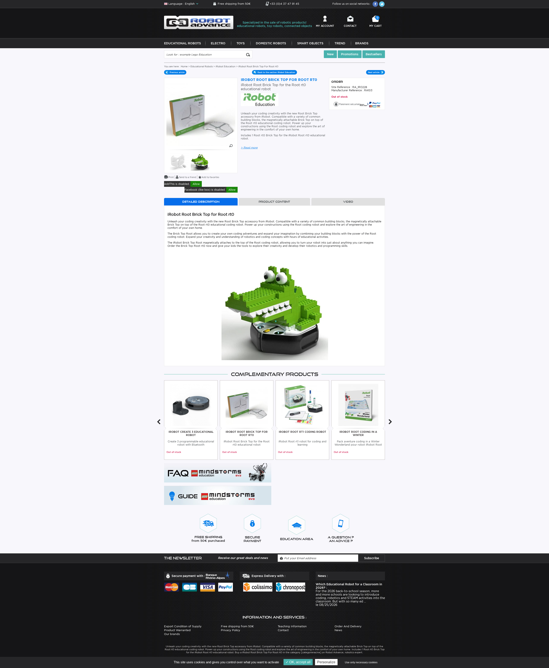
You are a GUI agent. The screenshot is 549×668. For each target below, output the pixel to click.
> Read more (249, 147)
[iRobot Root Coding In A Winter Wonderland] (358, 404)
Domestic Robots (271, 43)
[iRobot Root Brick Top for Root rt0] (179, 161)
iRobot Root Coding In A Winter (358, 433)
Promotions (349, 54)
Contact (350, 25)
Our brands (172, 634)
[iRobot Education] (259, 99)
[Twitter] (382, 4)
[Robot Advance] (198, 22)
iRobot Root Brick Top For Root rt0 (247, 433)
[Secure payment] (357, 103)
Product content (274, 201)
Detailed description (200, 201)
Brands (361, 43)
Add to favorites (210, 177)
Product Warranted (177, 630)
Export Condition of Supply (183, 626)
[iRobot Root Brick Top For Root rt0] (247, 404)
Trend (340, 43)
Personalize (326, 662)
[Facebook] (375, 4)
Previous (158, 421)
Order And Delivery (348, 626)
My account (325, 25)
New (330, 54)
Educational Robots (182, 43)
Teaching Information (292, 626)
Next (390, 421)
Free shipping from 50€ (234, 3)
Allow (196, 184)
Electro (218, 43)
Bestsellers (374, 54)
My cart (375, 21)
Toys (241, 43)
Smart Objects (310, 43)
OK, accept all (299, 662)
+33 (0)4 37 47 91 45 (284, 3)
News (338, 630)
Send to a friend (187, 177)
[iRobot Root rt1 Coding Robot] (302, 404)
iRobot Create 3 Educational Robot (191, 433)
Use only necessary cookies (361, 662)
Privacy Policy (230, 630)
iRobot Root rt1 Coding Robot (302, 431)
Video (348, 201)
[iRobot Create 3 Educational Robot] (191, 404)
